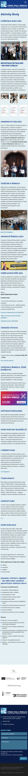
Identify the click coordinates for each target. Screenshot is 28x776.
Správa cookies (19, 772)
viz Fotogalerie (5, 471)
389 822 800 (6, 721)
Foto (2, 518)
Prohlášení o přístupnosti (8, 772)
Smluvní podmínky (17, 755)
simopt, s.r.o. (17, 769)
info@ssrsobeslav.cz (8, 724)
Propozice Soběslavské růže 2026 (10, 312)
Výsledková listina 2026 (8, 321)
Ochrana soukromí (6, 755)
